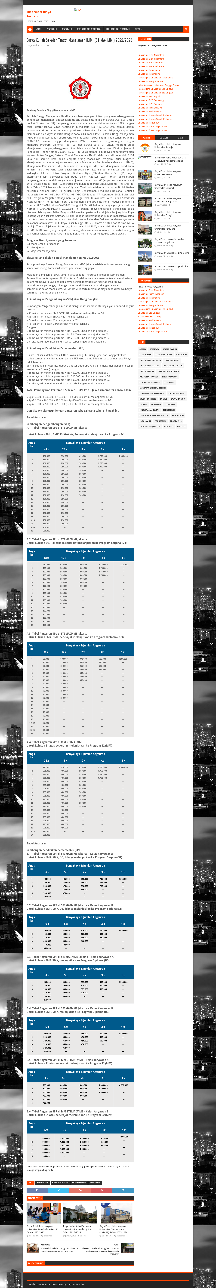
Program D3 (178, 416)
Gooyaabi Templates (76, 1284)
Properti (168, 427)
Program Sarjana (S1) (149, 427)
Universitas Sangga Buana (150, 81)
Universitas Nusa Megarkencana (153, 126)
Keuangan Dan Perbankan (118, 29)
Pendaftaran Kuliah (149, 410)
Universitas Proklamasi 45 (150, 107)
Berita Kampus (170, 349)
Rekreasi (181, 427)
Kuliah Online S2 (147, 399)
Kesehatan (169, 382)
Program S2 (160, 421)
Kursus (138, 29)
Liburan (143, 405)
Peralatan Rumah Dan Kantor (153, 416)
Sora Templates (44, 1284)
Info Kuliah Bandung (150, 360)
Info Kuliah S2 (146, 371)
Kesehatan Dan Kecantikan (89, 29)
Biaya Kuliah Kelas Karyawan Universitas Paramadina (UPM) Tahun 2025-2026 (77, 1229)
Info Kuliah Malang (149, 366)
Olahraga (156, 405)
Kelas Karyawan (79, 1182)
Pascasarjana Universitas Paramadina (155, 77)
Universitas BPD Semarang (151, 100)
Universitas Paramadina (149, 70)
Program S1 (145, 421)
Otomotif (170, 405)
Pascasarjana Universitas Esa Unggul (155, 89)
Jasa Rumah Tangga (148, 377)
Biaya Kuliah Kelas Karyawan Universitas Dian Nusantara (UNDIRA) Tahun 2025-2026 (113, 1229)
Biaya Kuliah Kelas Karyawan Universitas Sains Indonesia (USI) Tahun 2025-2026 (42, 1229)
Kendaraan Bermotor (149, 382)
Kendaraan (67, 29)
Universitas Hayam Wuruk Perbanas (155, 115)
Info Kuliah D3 (172, 360)
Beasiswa (154, 349)
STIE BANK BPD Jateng (149, 316)
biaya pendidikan (60, 1182)
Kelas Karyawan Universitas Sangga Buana (158, 85)
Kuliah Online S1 (176, 393)
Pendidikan (52, 29)
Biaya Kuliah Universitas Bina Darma (171, 253)
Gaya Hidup (181, 355)
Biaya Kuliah (42, 1182)
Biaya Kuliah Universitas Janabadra (171, 266)
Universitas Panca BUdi (149, 122)
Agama (39, 29)
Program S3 (176, 421)
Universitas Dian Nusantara (151, 55)
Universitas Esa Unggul (149, 96)
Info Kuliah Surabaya (168, 371)
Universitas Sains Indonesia (151, 62)
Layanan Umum (178, 399)
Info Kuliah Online (173, 366)
